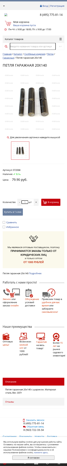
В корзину (53, 202)
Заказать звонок (35, 420)
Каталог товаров (14, 39)
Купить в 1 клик (12, 211)
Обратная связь (35, 426)
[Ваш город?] (4, 5)
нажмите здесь (41, 452)
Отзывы (9, 401)
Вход (45, 5)
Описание (10, 381)
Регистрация (57, 5)
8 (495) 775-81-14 (51, 15)
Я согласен (33, 457)
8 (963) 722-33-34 (33, 430)
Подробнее (35, 273)
